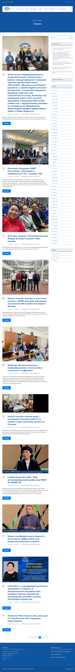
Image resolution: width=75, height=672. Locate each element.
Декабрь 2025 (55, 102)
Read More (6, 123)
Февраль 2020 (55, 219)
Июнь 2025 (55, 120)
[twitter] (70, 669)
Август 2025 (55, 114)
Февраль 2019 (55, 240)
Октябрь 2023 (55, 159)
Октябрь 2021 (55, 183)
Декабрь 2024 (55, 132)
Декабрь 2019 (55, 225)
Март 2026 (55, 93)
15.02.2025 (10, 623)
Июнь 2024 (55, 147)
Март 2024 (55, 153)
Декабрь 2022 (55, 171)
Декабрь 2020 (55, 201)
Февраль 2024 (55, 156)
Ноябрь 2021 (55, 180)
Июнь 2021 (55, 186)
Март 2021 (55, 195)
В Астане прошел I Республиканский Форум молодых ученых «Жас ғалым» (28, 238)
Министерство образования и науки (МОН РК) (61, 651)
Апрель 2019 (55, 234)
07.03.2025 (10, 602)
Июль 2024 (55, 144)
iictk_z (17, 114)
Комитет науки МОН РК (56, 654)
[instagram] (72, 2)
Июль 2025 (55, 117)
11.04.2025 (10, 244)
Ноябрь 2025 (55, 105)
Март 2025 (55, 126)
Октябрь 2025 (55, 108)
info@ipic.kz (4, 659)
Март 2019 (55, 237)
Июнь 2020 (55, 210)
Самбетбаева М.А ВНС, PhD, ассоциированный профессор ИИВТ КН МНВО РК (27, 480)
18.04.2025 (10, 114)
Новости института (35, 114)
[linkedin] (67, 2)
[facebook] (65, 2)
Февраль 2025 (55, 129)
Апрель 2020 (55, 216)
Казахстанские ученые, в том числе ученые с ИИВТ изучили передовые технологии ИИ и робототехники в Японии (27, 302)
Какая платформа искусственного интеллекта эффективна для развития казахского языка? (26, 539)
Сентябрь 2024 (55, 138)
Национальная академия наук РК (58, 657)
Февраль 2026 (55, 96)
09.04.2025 (10, 309)
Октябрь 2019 (55, 228)
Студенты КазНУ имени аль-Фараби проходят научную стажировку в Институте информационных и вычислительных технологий (62, 63)
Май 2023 (54, 165)
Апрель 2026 (55, 90)
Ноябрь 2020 (55, 204)
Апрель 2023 (55, 168)
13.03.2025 (10, 544)
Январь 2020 (55, 222)
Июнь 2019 (55, 231)
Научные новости (25, 114)
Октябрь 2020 (55, 207)
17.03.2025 (10, 485)
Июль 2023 (55, 162)
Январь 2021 (55, 198)
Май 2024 (54, 150)
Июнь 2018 (55, 243)
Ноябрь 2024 (55, 135)
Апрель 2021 (55, 192)
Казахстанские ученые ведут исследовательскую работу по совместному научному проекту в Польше (26, 420)
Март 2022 (55, 174)
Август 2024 (55, 141)
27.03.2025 (10, 427)
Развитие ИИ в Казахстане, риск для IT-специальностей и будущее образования (28, 618)
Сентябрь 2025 (55, 111)
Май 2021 (54, 189)
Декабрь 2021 (55, 177)
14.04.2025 (10, 176)
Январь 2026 (55, 99)
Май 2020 (54, 213)
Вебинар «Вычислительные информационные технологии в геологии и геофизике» (25, 368)
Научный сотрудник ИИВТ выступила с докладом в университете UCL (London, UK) (25, 171)
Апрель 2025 (55, 123)
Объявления (55, 259)
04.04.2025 (10, 373)
